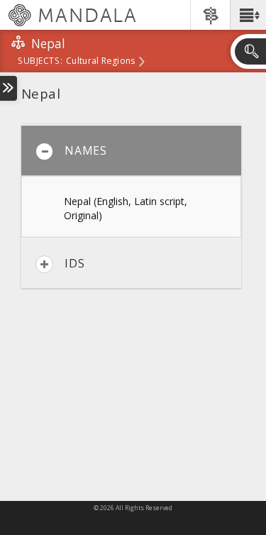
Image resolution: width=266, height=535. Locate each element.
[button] (248, 15)
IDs (74, 263)
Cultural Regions (100, 62)
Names (86, 150)
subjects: (40, 62)
